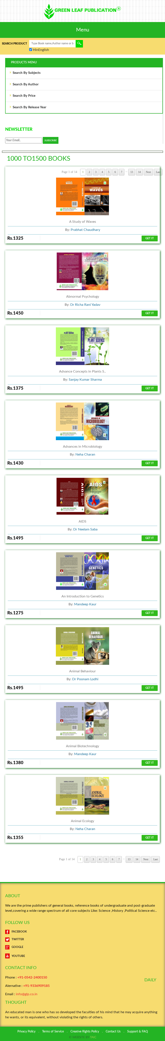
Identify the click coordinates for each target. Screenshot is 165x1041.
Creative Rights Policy (84, 1031)
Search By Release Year (29, 107)
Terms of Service (53, 1031)
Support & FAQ (137, 1031)
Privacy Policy (26, 1031)
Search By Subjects (27, 72)
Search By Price (24, 95)
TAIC (93, 1037)
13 (129, 859)
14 (137, 859)
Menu (82, 30)
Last (155, 859)
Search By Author (26, 84)
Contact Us (113, 1031)
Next (145, 859)
